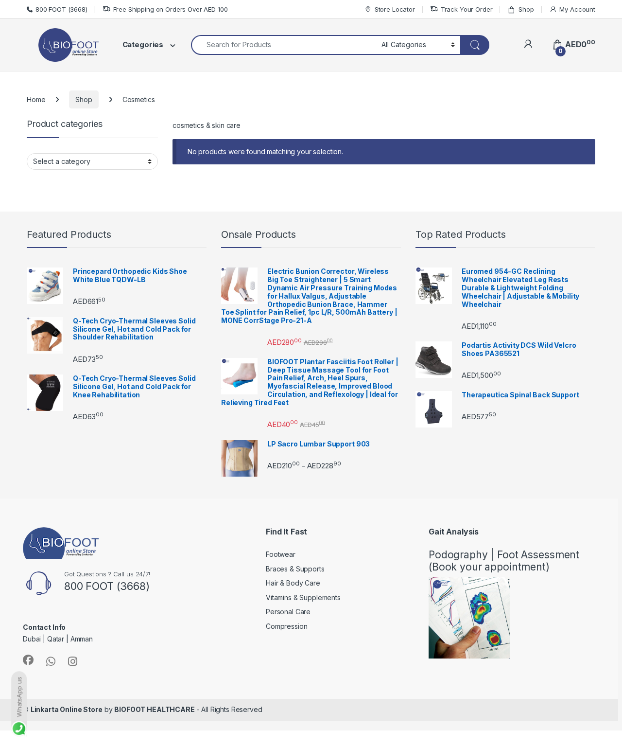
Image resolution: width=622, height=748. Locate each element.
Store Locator (395, 9)
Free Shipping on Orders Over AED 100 (170, 9)
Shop (526, 9)
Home (36, 99)
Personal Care (288, 611)
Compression (286, 626)
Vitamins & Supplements (303, 597)
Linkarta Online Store (67, 709)
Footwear (280, 554)
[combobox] (283, 45)
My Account (577, 9)
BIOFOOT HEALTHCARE (154, 709)
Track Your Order (467, 9)
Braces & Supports (295, 569)
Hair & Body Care (293, 583)
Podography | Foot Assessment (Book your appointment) (504, 561)
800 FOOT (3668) (61, 9)
